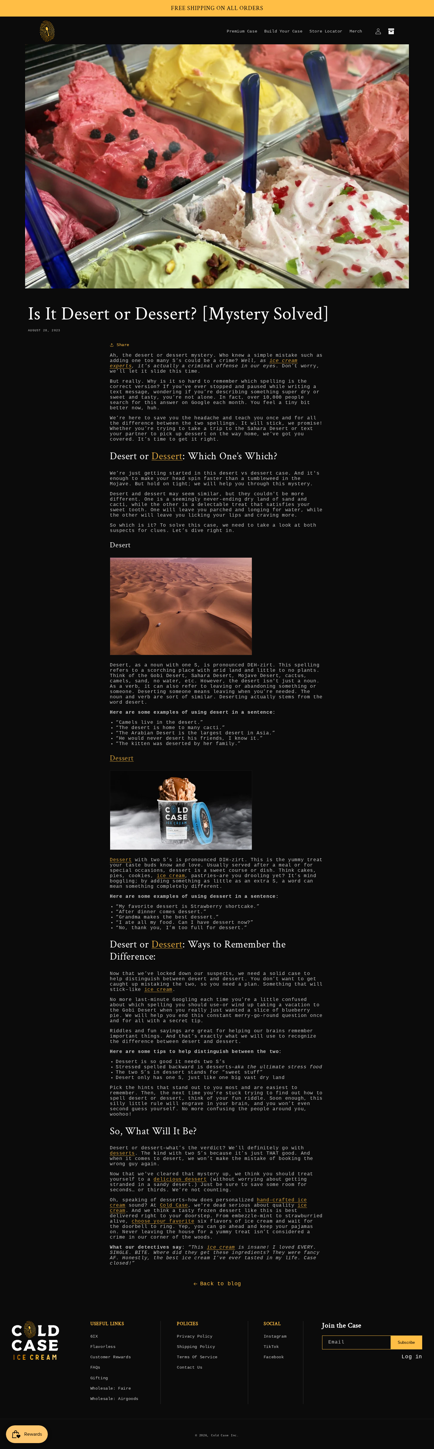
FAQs (95, 1367)
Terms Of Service (197, 1357)
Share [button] (123, 345)
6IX (94, 1336)
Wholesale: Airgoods (114, 1398)
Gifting (99, 1378)
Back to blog (220, 1284)
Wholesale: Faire (110, 1388)
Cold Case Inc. (225, 1435)
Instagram (275, 1336)
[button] (391, 31)
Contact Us (189, 1367)
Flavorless (103, 1346)
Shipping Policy (196, 1346)
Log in (412, 1357)
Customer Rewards (110, 1357)
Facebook (274, 1357)
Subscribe (406, 1342)
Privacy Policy (194, 1336)
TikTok (271, 1346)
